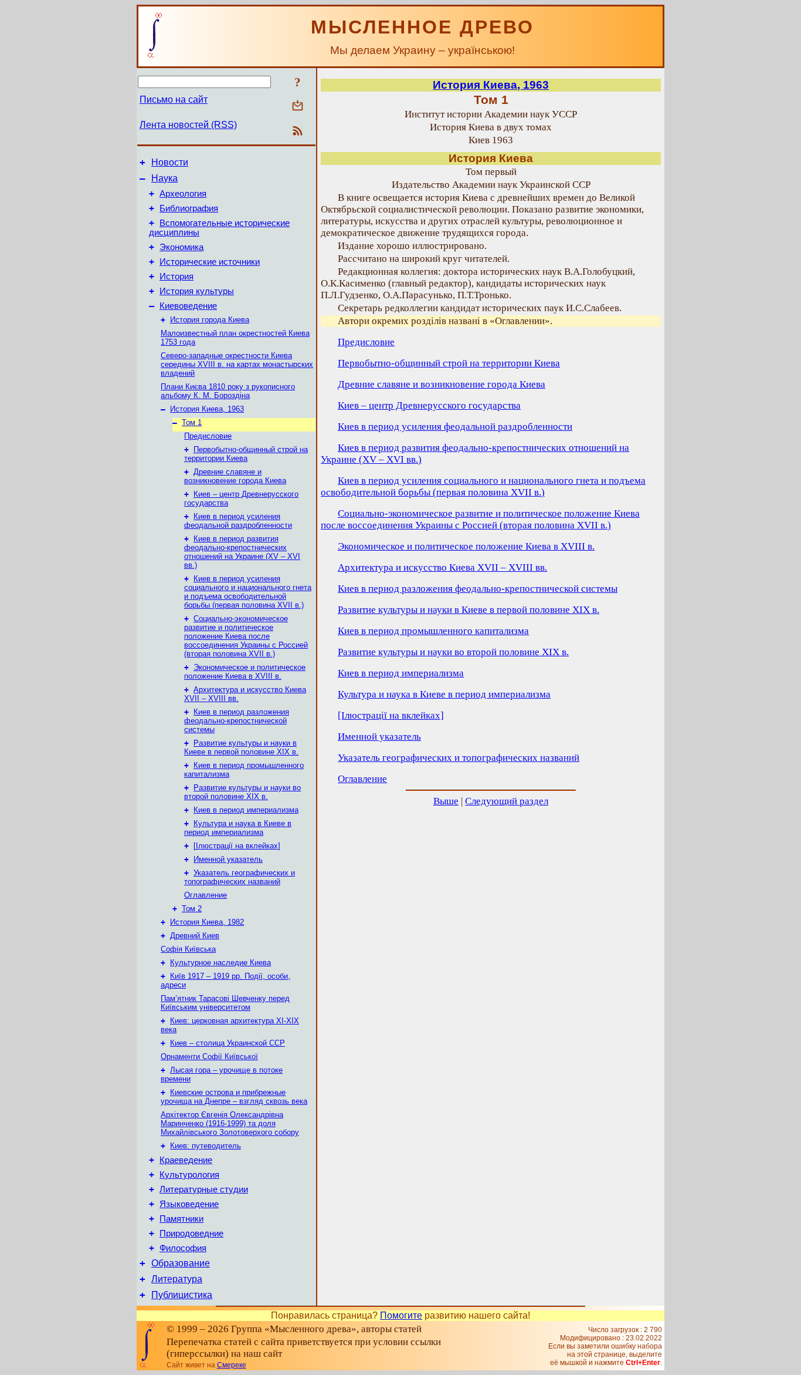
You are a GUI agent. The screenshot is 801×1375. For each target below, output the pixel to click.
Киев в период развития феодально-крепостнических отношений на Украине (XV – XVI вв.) (242, 551)
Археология (182, 193)
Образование (180, 1263)
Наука (164, 178)
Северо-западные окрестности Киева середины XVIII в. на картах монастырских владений (237, 364)
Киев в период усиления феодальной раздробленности (238, 521)
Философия (182, 1248)
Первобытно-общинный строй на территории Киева (246, 454)
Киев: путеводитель (205, 1145)
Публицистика (181, 1295)
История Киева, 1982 (207, 922)
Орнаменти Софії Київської (209, 1056)
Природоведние (191, 1233)
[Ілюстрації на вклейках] (237, 845)
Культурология (189, 1174)
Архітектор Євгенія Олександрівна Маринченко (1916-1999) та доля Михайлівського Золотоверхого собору (230, 1123)
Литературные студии (203, 1189)
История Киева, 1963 (207, 409)
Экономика (181, 247)
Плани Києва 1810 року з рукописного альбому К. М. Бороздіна (228, 391)
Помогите (401, 1315)
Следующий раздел (506, 801)
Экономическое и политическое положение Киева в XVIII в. (245, 671)
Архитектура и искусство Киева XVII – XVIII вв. (442, 567)
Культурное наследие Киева (220, 962)
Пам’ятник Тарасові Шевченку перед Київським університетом (225, 1003)
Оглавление (205, 895)
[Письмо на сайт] (297, 107)
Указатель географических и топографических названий (239, 877)
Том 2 (192, 908)
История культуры (196, 291)
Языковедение (189, 1204)
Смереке (231, 1365)
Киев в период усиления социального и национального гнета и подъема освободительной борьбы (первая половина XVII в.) (247, 591)
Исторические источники (209, 262)
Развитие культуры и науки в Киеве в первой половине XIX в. (241, 747)
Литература (176, 1279)
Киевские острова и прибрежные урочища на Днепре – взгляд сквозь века (234, 1097)
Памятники (181, 1219)
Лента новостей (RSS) (188, 125)
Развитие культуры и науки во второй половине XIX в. (242, 792)
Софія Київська (188, 949)
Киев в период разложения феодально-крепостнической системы (236, 720)
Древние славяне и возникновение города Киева (235, 476)
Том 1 (192, 422)
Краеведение (185, 1160)
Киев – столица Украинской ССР (227, 1043)
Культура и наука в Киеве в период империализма (237, 828)
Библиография (188, 208)
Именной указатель (228, 859)
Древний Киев (194, 935)
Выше (446, 801)
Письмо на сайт (174, 100)
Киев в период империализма (246, 810)
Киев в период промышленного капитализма (433, 630)
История (176, 276)
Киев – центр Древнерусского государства (429, 405)
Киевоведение (188, 306)
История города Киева (209, 319)
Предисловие (208, 436)
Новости (169, 162)
